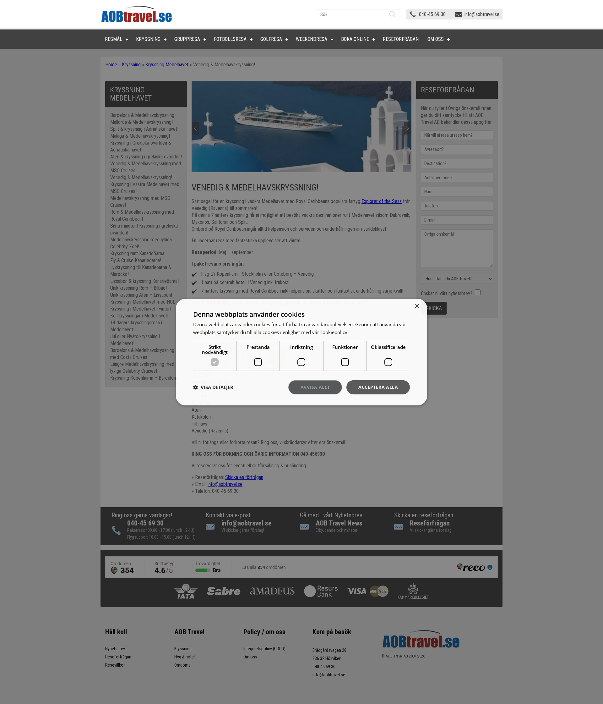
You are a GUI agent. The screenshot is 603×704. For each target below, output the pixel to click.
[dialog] (301, 352)
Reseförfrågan (401, 39)
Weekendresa (311, 39)
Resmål (113, 39)
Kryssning (148, 39)
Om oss (435, 39)
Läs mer (358, 332)
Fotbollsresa (230, 39)
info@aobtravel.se (481, 14)
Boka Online (355, 39)
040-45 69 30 (432, 14)
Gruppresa (187, 39)
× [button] (417, 306)
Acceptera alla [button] (378, 387)
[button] (213, 387)
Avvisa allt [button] (315, 387)
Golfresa (271, 39)
